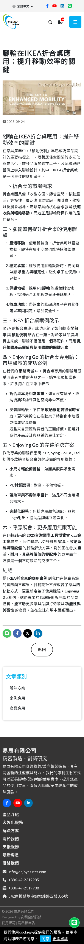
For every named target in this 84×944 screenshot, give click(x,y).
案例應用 (17, 698)
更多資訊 (60, 939)
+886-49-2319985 (23, 880)
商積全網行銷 (31, 917)
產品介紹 (11, 814)
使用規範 (9, 923)
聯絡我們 (11, 863)
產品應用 (17, 708)
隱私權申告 (26, 923)
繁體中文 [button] (23, 6)
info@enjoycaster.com (27, 872)
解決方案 (17, 688)
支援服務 (11, 846)
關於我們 (11, 838)
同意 (45, 939)
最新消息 (11, 854)
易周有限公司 (24, 911)
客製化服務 (13, 822)
